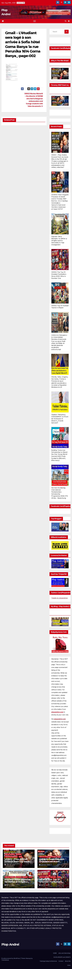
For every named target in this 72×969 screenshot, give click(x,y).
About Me (68, 961)
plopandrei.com (60, 719)
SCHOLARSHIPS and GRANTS (62, 957)
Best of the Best (9, 854)
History (25, 877)
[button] (65, 21)
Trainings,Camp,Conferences (48, 961)
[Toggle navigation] (34, 21)
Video (69, 965)
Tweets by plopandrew (59, 598)
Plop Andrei (10, 944)
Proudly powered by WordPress (10, 958)
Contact (61, 961)
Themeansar (5, 960)
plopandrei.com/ (57, 712)
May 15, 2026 (10, 885)
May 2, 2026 (45, 885)
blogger (18, 854)
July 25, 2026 (10, 865)
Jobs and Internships (11, 856)
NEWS (20, 856)
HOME (55, 953)
